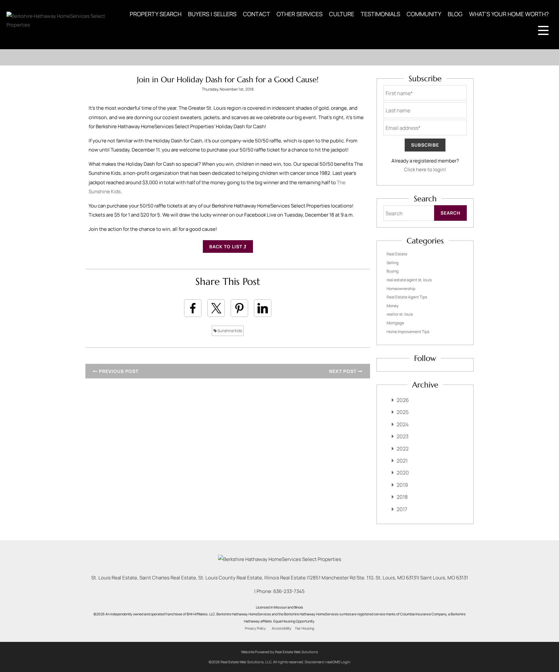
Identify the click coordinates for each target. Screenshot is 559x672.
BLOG (455, 14)
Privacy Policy (255, 628)
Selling (393, 262)
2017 (402, 509)
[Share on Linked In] (262, 308)
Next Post (343, 371)
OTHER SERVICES (300, 14)
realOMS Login (338, 661)
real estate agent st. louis (409, 280)
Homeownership (401, 288)
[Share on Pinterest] (239, 308)
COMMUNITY (424, 14)
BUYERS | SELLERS (212, 14)
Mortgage (395, 323)
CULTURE (341, 14)
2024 (403, 424)
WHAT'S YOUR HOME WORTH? (509, 14)
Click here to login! (425, 169)
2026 (403, 400)
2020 (403, 472)
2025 (403, 412)
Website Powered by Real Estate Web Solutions (279, 651)
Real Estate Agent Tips (407, 297)
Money (393, 305)
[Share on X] (216, 308)
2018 (402, 496)
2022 (403, 448)
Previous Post (118, 371)
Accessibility (281, 628)
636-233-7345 (289, 591)
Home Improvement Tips (408, 331)
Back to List (226, 246)
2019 (402, 484)
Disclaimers (314, 661)
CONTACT (256, 14)
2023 (403, 436)
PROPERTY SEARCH (155, 14)
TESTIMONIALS (380, 14)
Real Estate (397, 254)
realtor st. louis (400, 314)
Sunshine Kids (229, 330)
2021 (402, 460)
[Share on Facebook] (193, 308)
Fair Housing (304, 628)
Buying (393, 271)
